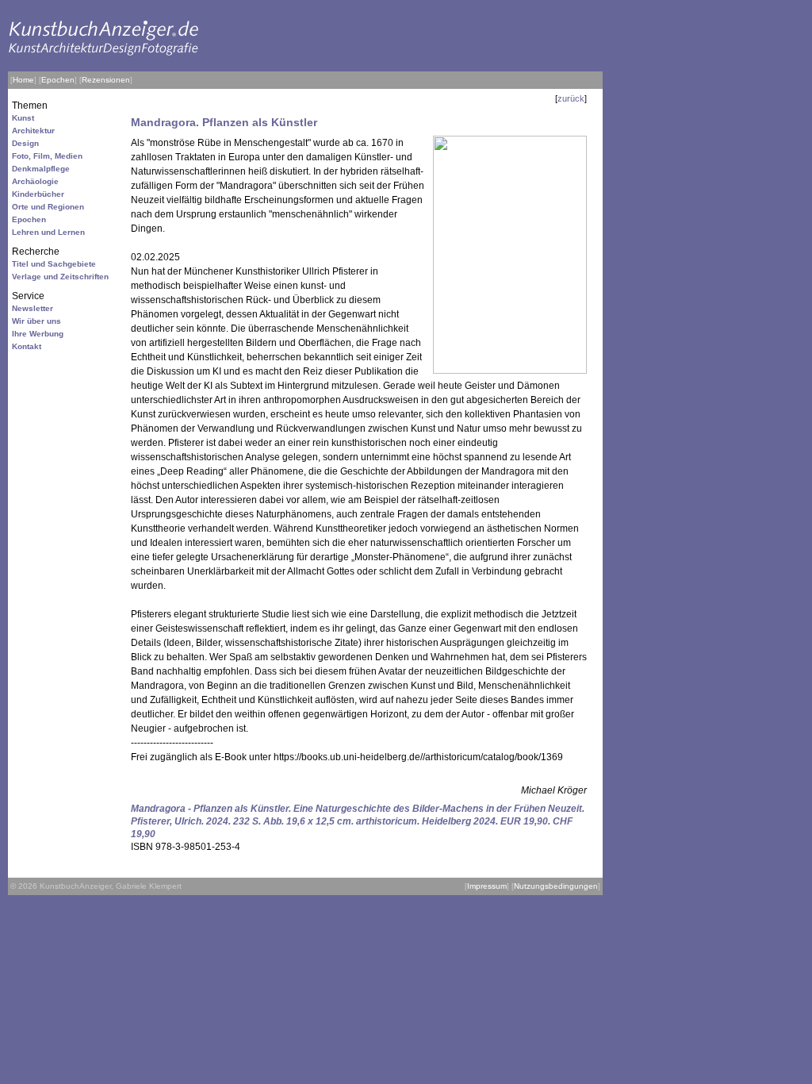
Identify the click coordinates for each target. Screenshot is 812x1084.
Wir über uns (36, 321)
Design (25, 143)
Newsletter (32, 308)
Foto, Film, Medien (47, 156)
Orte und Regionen (48, 206)
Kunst (23, 117)
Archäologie (35, 181)
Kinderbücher (38, 194)
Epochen (58, 79)
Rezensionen (106, 79)
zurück (570, 98)
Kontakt (26, 346)
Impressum (487, 886)
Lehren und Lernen (48, 232)
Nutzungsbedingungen (556, 886)
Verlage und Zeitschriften (60, 276)
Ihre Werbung (37, 333)
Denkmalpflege (41, 168)
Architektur (33, 130)
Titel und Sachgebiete (54, 263)
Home (23, 79)
